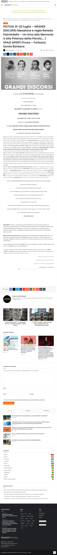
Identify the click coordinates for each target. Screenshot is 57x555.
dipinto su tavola (30, 516)
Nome (5, 388)
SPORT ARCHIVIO (8, 468)
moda (33, 520)
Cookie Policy (43, 524)
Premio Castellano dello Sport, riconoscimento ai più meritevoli (10, 349)
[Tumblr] (14, 54)
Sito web (31, 394)
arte (26, 513)
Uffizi (22, 527)
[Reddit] (21, 54)
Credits (29, 552)
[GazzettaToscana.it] (11, 5)
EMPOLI (6, 476)
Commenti (46, 410)
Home (5, 18)
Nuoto (32, 523)
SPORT (5, 463)
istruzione (28, 520)
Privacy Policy (43, 521)
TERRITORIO (7, 465)
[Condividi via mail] (40, 289)
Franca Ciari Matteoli (10, 50)
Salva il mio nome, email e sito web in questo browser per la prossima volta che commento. (24, 399)
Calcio (30, 513)
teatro (26, 525)
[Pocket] (31, 54)
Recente (10, 410)
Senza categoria (7, 470)
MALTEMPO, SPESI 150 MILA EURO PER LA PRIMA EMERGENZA (26, 440)
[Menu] (1, 5)
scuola (22, 525)
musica (27, 523)
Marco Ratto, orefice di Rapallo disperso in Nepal (15, 492)
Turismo (31, 525)
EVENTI (9, 18)
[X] (8, 54)
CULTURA (6, 461)
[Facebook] (4, 54)
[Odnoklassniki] (28, 54)
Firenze (31, 518)
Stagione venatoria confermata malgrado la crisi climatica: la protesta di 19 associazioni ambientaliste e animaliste (31, 428)
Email (4, 394)
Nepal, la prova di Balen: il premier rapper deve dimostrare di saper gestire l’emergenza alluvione (25, 490)
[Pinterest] (18, 54)
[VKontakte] (24, 54)
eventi (26, 518)
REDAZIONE (41, 513)
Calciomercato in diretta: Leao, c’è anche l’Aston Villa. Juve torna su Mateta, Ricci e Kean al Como (26, 498)
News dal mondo (8, 486)
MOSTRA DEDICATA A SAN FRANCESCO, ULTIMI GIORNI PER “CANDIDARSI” (30, 416)
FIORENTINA (7, 472)
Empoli (22, 518)
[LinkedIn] (11, 54)
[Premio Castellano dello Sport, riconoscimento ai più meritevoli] (11, 341)
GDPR (40, 517)
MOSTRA (22, 523)
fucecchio (23, 520)
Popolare (28, 410)
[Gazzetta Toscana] (28, 11)
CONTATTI (41, 515)
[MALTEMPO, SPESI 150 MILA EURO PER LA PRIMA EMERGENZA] (7, 442)
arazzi (22, 513)
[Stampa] (44, 289)
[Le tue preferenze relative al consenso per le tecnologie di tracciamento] (54, 552)
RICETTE (6, 474)
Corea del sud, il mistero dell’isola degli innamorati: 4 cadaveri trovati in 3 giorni (21, 496)
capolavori (23, 516)
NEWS (5, 454)
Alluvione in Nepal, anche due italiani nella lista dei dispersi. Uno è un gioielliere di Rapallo (24, 494)
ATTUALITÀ (6, 459)
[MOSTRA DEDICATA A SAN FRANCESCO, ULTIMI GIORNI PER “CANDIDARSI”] (7, 417)
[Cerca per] (55, 5)
